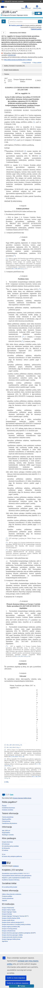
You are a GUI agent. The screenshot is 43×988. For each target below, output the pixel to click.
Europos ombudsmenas (8, 931)
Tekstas (6, 74)
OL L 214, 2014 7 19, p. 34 (16, 756)
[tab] (22, 65)
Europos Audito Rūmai (8, 920)
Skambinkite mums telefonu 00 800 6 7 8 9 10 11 (16, 873)
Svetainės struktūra (7, 810)
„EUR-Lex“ (9, 12)
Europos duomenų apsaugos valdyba (12, 935)
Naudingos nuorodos (8, 834)
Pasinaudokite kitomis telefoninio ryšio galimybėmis (16, 875)
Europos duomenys (7, 842)
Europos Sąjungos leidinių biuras (22, 798)
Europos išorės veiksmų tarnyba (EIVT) (13, 922)
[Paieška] (40, 21)
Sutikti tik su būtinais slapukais (17, 983)
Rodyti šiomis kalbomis (11, 70)
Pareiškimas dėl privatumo (9, 823)
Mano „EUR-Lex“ (26, 8)
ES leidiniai (5, 850)
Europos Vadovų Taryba (8, 910)
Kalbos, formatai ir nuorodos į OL (14, 66)
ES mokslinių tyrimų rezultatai (10, 846)
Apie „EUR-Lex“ (6, 830)
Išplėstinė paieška (36, 29)
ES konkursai (5, 844)
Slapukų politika (6, 819)
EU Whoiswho (6, 848)
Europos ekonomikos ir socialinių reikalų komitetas (16, 924)
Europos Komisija (7, 914)
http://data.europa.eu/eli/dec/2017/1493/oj (18, 59)
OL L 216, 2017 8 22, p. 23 (22, 656)
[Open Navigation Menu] (4, 21)
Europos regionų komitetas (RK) (11, 926)
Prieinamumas (6, 821)
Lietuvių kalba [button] (37, 8)
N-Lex (3, 854)
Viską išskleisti (27, 62)
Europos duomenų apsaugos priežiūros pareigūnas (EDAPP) (19, 933)
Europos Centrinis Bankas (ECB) (11, 918)
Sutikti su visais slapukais (16, 978)
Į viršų (6, 782)
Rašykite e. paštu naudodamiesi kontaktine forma (16, 877)
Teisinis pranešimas (7, 817)
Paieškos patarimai (16, 25)
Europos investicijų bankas (9, 928)
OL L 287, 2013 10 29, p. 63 (14, 745)
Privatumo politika (7, 896)
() (34, 122)
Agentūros (5, 941)
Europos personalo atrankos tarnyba (12, 937)
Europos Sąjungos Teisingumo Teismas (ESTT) (15, 916)
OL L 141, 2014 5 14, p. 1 (13, 747)
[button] (21, 986)
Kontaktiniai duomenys (8, 807)
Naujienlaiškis (6, 832)
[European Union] (6, 862)
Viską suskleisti (37, 62)
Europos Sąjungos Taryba (9, 912)
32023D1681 (12, 55)
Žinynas (4, 805)
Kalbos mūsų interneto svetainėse (11, 894)
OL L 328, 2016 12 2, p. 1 (19, 268)
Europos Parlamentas (8, 907)
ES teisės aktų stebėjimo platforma (12, 856)
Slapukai (4, 900)
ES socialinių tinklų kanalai (9, 887)
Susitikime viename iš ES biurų (10, 880)
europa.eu (16, 866)
